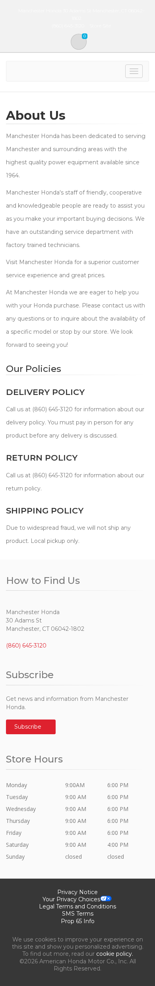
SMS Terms (77, 913)
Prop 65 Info (78, 921)
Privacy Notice (77, 892)
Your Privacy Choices (71, 899)
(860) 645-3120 (26, 645)
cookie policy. (114, 953)
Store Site (100, 26)
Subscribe (28, 726)
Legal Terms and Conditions (77, 906)
